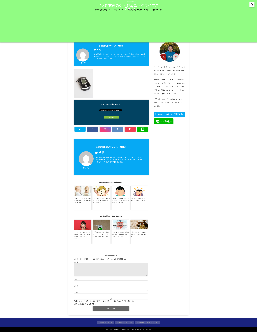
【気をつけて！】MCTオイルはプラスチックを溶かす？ (139, 234)
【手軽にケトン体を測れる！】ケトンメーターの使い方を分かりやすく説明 (101, 234)
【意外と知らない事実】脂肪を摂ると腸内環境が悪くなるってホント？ (120, 234)
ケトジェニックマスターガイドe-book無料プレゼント (145, 10)
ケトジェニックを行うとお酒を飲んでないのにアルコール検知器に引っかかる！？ (82, 235)
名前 (76, 279)
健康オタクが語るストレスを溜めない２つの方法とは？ (139, 200)
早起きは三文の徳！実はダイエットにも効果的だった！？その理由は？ (101, 200)
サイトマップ (118, 10)
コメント (77, 262)
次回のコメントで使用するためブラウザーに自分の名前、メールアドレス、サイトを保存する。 (104, 301)
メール (77, 286)
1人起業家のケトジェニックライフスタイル (129, 6)
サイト (76, 292)
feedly (112, 117)
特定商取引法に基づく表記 (124, 322)
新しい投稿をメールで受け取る (86, 304)
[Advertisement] (128, 27)
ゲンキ (83, 63)
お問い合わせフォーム (102, 10)
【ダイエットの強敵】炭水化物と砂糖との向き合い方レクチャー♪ (82, 200)
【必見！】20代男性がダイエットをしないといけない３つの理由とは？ (120, 200)
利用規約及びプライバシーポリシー (147, 322)
